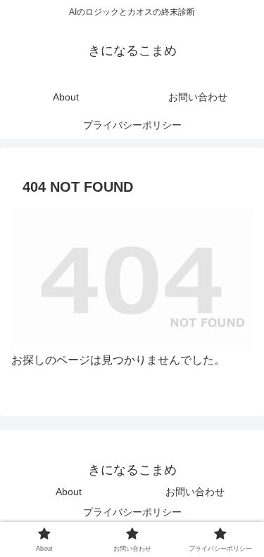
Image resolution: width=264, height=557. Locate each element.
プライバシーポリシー (132, 512)
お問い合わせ (195, 491)
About (69, 491)
